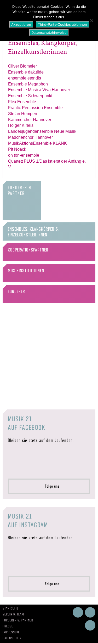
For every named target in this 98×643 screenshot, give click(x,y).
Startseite (11, 608)
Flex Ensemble (22, 102)
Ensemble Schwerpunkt (30, 96)
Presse (8, 626)
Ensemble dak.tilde (26, 72)
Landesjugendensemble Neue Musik (42, 131)
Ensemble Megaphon (28, 84)
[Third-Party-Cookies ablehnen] (91, 20)
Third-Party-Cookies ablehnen (62, 24)
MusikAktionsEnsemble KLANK (37, 143)
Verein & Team (13, 614)
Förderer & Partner (18, 620)
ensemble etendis (24, 78)
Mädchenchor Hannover (30, 137)
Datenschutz (12, 638)
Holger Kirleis (20, 125)
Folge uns (51, 486)
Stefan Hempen (22, 113)
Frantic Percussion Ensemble (35, 107)
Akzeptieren (21, 24)
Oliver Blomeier (22, 66)
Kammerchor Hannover (29, 119)
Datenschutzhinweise (49, 32)
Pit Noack (17, 149)
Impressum (11, 632)
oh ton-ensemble (23, 155)
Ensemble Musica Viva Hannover (39, 90)
